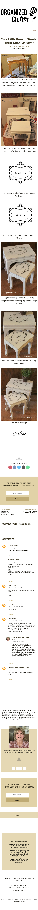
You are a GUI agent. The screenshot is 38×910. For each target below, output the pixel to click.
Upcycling (25, 46)
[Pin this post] (10, 467)
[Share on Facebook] (14, 467)
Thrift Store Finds (15, 46)
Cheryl (11, 604)
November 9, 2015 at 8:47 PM (15, 587)
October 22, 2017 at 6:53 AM (19, 641)
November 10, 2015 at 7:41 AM (16, 606)
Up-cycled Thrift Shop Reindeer (30, 512)
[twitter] (20, 768)
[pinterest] (24, 768)
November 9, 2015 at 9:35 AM (15, 562)
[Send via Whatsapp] (28, 467)
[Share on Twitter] (19, 467)
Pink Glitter (13, 585)
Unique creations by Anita (19, 667)
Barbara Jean (14, 559)
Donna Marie (13, 545)
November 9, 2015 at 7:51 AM (15, 548)
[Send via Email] (23, 467)
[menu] (2, 30)
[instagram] (17, 768)
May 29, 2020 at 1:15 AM (14, 669)
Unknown (12, 618)
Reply (11, 556)
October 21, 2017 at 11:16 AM (15, 620)
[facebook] (13, 768)
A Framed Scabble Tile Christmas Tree (7, 513)
